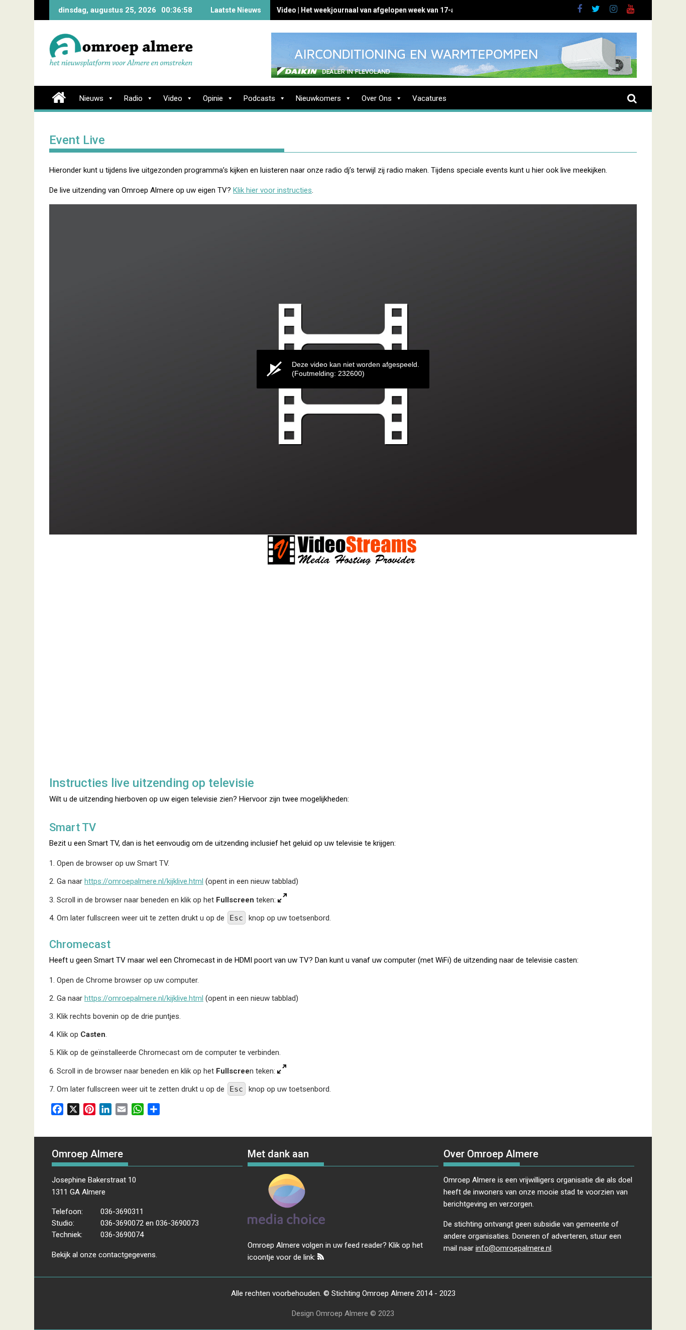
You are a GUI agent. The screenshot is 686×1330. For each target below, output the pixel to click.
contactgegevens (127, 1254)
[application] (343, 369)
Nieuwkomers (318, 98)
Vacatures (429, 98)
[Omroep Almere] (59, 96)
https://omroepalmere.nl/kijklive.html (143, 881)
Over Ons (377, 98)
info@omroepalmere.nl (513, 1248)
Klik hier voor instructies (272, 190)
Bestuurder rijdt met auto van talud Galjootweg (354, 10)
